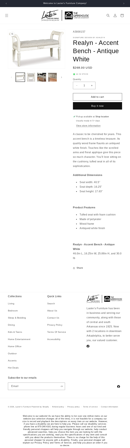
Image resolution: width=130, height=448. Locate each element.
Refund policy (58, 407)
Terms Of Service (56, 332)
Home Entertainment (19, 339)
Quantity (77, 79)
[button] (6, 15)
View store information (88, 125)
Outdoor (12, 353)
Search (51, 303)
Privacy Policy (54, 325)
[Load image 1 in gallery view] (20, 77)
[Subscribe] (61, 386)
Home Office (15, 346)
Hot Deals (13, 367)
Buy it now (97, 105)
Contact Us (53, 317)
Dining (11, 325)
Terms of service (90, 407)
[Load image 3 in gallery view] (41, 77)
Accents (12, 360)
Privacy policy (73, 407)
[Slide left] (11, 77)
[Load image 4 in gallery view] (52, 77)
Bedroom (13, 310)
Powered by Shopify (40, 407)
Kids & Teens (15, 332)
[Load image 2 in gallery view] (31, 77)
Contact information (109, 407)
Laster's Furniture (23, 407)
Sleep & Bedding (17, 317)
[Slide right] (61, 77)
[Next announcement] (123, 3)
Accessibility (54, 339)
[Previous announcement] (6, 3)
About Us (52, 310)
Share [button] (80, 268)
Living (11, 303)
